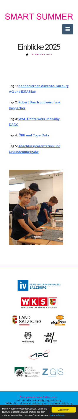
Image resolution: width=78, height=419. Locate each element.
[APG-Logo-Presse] (39, 354)
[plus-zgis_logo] (38, 371)
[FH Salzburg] (28, 337)
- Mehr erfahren (57, 415)
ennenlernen (30, 86)
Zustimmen (63, 409)
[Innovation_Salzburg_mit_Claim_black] (50, 337)
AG (11, 91)
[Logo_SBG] (39, 285)
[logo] (58, 320)
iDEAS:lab (28, 91)
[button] (67, 29)
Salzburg (62, 86)
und (17, 91)
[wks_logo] (39, 302)
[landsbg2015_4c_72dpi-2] (27, 320)
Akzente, (47, 86)
